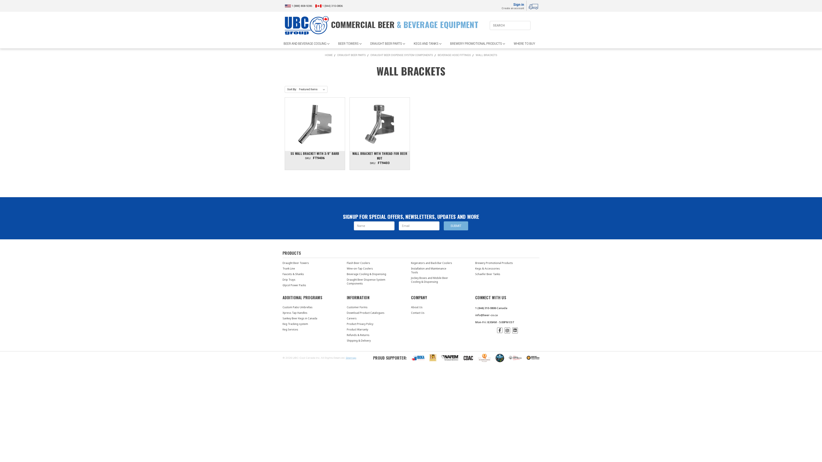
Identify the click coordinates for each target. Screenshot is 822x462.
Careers (352, 318)
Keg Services (290, 329)
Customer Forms (357, 307)
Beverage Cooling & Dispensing (366, 274)
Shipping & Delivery (359, 340)
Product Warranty (357, 329)
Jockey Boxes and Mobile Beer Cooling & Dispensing (429, 280)
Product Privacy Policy (360, 324)
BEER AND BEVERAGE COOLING (305, 43)
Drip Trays (289, 279)
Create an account (513, 8)
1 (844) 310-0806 (332, 5)
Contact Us (417, 313)
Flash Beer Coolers (358, 263)
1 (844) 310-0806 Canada (491, 308)
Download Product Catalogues (365, 313)
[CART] (534, 6)
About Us (417, 307)
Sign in (518, 5)
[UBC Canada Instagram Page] (507, 330)
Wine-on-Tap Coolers (360, 268)
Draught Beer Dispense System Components (366, 281)
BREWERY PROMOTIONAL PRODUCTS (476, 43)
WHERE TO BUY (524, 43)
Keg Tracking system (295, 324)
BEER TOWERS (348, 43)
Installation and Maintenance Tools (428, 270)
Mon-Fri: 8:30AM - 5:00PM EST (494, 322)
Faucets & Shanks (293, 274)
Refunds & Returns (358, 335)
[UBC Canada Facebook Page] (499, 330)
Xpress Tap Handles (295, 313)
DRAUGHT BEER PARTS (386, 43)
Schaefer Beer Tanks (487, 274)
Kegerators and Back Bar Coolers (431, 263)
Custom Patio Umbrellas (298, 307)
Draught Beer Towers (296, 263)
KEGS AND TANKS (426, 43)
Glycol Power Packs (294, 285)
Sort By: (292, 89)
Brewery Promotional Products (494, 263)
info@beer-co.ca (486, 315)
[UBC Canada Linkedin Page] (515, 330)
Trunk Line (289, 268)
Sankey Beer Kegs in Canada (300, 318)
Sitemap (351, 357)
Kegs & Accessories (487, 268)
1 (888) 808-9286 (302, 5)
